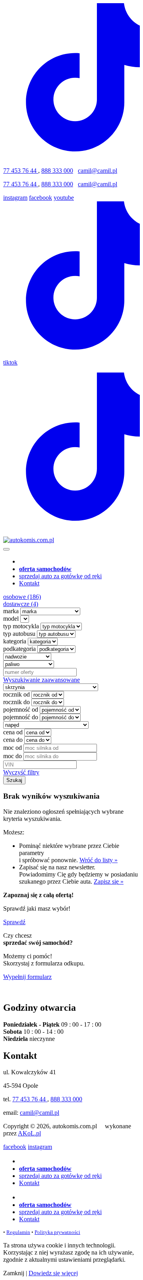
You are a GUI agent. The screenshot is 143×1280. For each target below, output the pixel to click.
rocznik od (16, 694)
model (11, 618)
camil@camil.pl (97, 170)
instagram (15, 197)
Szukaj (14, 780)
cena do (13, 739)
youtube (64, 197)
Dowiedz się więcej (53, 1273)
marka (11, 611)
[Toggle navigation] (6, 549)
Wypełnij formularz (27, 976)
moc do (12, 756)
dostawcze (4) (20, 603)
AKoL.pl (29, 1133)
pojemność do (20, 717)
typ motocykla (21, 626)
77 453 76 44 (20, 170)
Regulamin (18, 1232)
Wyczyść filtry (21, 772)
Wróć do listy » (98, 860)
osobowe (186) (22, 596)
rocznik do (16, 702)
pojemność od (20, 709)
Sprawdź (14, 922)
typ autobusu (19, 633)
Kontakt (29, 583)
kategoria (14, 641)
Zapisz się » (109, 881)
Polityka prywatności (57, 1232)
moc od (12, 747)
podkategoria (19, 648)
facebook (40, 197)
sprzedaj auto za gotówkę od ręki (60, 576)
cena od (13, 732)
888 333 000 (57, 170)
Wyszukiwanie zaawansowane (41, 679)
